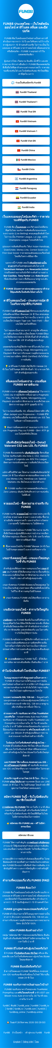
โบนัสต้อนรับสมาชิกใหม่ (26, 953)
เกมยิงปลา (8, 620)
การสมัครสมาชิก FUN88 (13, 807)
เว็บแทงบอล (20, 227)
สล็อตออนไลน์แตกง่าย (28, 391)
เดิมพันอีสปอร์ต (32, 452)
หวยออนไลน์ (23, 514)
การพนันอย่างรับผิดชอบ (38, 842)
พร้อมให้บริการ (17, 781)
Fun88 (7, 1032)
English (17, 1041)
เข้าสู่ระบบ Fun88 (33, 1032)
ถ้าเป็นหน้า (17, 1032)
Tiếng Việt (28, 1041)
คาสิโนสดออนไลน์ (21, 311)
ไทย (37, 1041)
